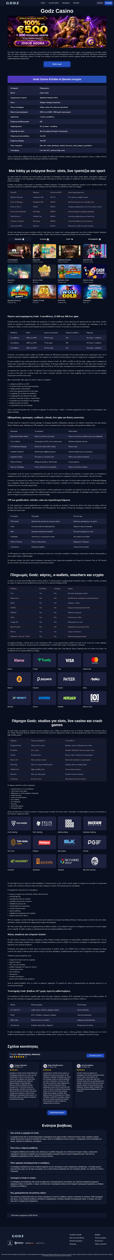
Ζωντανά (43, 239)
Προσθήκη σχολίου (95, 1055)
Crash (68, 239)
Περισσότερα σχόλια (57, 1112)
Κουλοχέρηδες (93, 239)
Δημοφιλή (18, 239)
